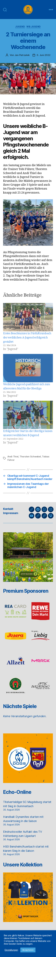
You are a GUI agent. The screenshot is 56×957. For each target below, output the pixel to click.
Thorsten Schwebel (30, 456)
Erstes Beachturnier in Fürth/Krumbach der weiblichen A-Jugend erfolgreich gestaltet (27, 338)
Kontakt (8, 508)
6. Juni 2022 (43, 55)
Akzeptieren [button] (28, 950)
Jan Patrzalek (22, 55)
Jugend (20, 26)
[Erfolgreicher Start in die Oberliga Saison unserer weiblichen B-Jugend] (28, 415)
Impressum (10, 513)
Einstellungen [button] (11, 950)
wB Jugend (33, 26)
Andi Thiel (12, 456)
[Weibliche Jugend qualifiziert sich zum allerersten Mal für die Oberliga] (28, 368)
